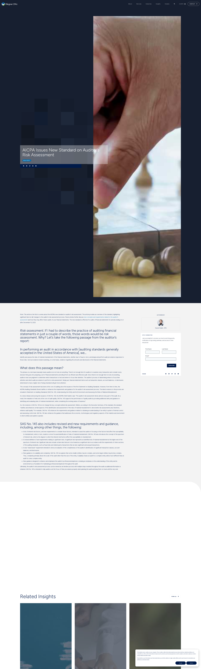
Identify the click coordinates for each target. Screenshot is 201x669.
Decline (191, 663)
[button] (23, 166)
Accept (180, 663)
